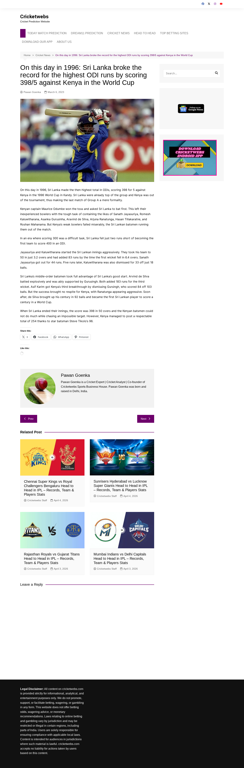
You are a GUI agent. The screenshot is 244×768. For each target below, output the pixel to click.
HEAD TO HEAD (145, 33)
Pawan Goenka (32, 92)
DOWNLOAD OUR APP (37, 41)
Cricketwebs (34, 17)
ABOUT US (64, 41)
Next (143, 418)
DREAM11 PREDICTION (87, 33)
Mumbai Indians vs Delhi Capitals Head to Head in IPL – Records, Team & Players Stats (120, 558)
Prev (31, 418)
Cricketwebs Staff (37, 500)
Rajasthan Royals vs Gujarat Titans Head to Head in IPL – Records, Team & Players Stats (52, 558)
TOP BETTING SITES (174, 33)
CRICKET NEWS (118, 33)
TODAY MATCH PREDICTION (47, 33)
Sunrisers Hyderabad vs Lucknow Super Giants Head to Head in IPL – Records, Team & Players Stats (121, 485)
